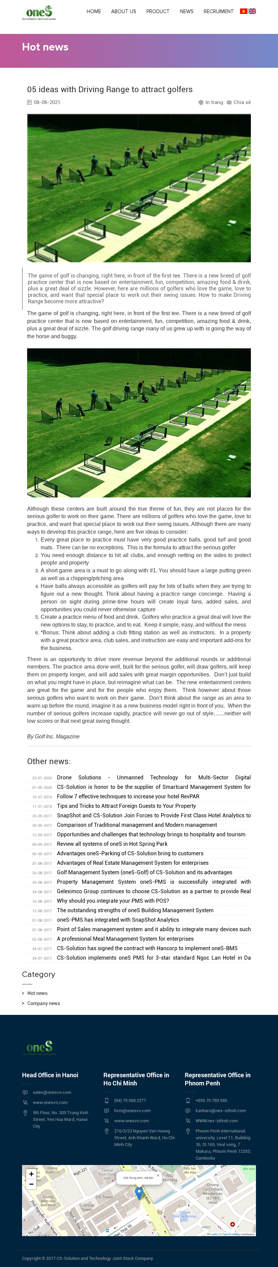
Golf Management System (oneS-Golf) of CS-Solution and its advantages (132, 872)
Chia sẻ (242, 102)
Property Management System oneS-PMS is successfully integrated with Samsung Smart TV (139, 883)
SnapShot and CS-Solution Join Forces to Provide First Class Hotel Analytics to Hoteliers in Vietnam (139, 816)
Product (158, 11)
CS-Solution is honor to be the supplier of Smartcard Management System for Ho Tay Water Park (139, 788)
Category (38, 974)
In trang (214, 102)
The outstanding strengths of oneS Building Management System (123, 910)
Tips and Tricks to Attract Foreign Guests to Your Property (114, 806)
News (187, 11)
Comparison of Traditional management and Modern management (124, 825)
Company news (43, 1003)
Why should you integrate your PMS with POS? (100, 901)
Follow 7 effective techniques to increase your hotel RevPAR (115, 796)
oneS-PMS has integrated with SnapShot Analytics (105, 920)
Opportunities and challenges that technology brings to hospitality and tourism (138, 834)
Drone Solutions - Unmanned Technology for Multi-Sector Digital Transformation (139, 778)
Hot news (37, 993)
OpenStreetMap (231, 1234)
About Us (123, 11)
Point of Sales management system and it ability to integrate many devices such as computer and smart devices (139, 930)
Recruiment (219, 11)
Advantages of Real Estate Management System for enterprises (120, 863)
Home (94, 11)
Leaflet (214, 1234)
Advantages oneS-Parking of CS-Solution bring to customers (117, 853)
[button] (139, 1194)
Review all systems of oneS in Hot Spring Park (99, 844)
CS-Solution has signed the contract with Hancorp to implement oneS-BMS (135, 948)
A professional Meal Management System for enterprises (113, 939)
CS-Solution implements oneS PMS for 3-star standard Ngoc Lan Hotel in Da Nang (139, 959)
